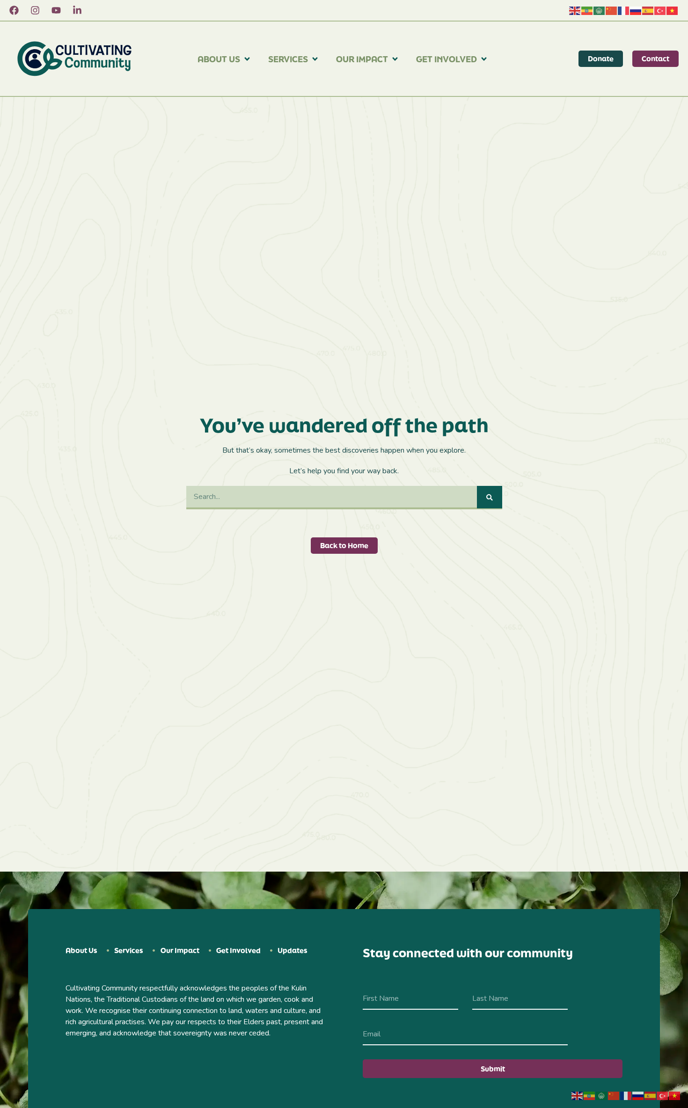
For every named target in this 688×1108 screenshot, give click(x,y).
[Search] (489, 497)
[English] (575, 10)
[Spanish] (648, 10)
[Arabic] (599, 10)
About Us (219, 59)
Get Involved (446, 59)
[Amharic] (587, 10)
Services (288, 59)
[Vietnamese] (672, 10)
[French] (624, 10)
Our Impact (362, 59)
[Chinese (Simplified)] (612, 10)
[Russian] (636, 10)
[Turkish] (660, 10)
